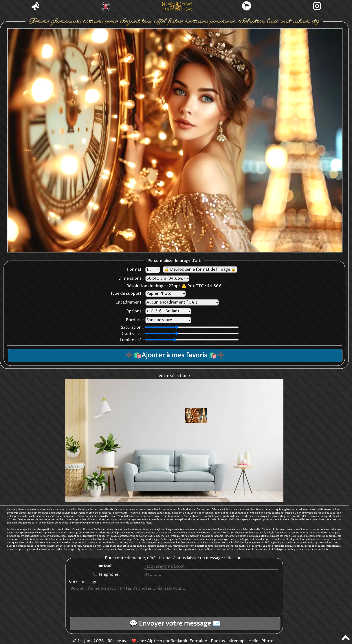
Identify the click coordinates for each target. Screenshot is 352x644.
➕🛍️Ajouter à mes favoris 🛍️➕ (175, 355)
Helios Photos (262, 641)
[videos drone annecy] (106, 6)
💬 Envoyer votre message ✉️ (175, 623)
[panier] (246, 6)
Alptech (154, 641)
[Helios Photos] (176, 6)
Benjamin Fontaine (188, 641)
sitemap (237, 641)
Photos (218, 641)
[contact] (35, 6)
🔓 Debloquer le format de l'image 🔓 (200, 269)
